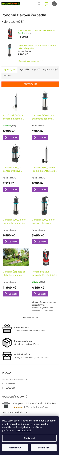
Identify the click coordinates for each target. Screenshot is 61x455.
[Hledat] (39, 4)
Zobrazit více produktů (29, 61)
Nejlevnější (24, 69)
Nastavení (29, 438)
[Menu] (54, 4)
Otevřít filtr (30, 84)
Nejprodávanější (50, 69)
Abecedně (7, 75)
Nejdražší (36, 69)
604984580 (10, 383)
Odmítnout (15, 447)
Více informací (23, 430)
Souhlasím (43, 447)
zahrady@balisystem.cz (16, 379)
